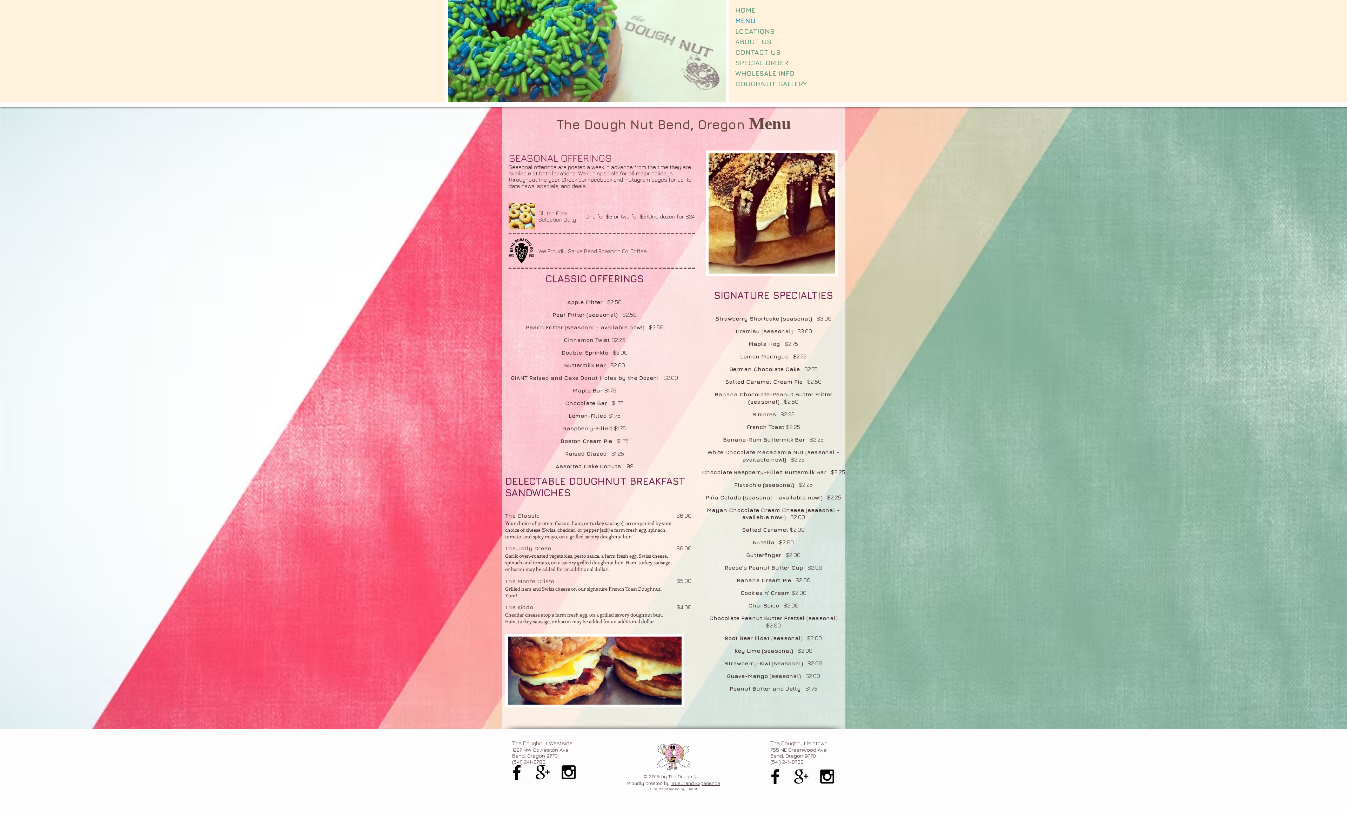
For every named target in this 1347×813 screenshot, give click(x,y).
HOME (745, 10)
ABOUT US (753, 42)
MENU (745, 21)
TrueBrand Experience (695, 783)
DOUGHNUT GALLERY (771, 84)
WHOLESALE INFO (765, 73)
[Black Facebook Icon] (517, 772)
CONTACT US (757, 52)
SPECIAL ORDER (761, 63)
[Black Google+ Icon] (542, 772)
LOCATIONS (755, 31)
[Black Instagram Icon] (568, 772)
